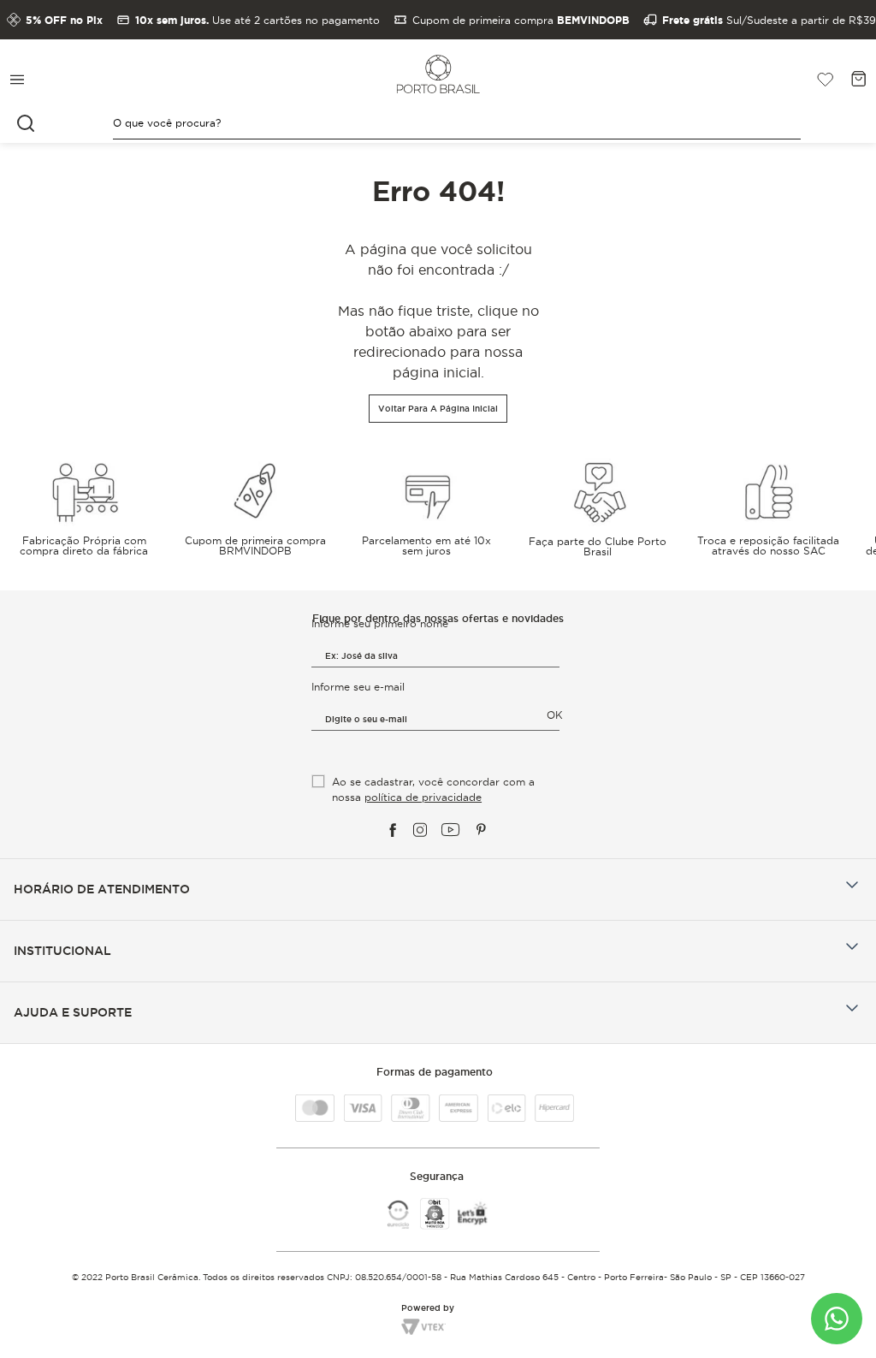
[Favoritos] (819, 79)
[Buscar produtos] (27, 123)
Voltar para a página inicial (438, 408)
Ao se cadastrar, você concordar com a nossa (433, 789)
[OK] (319, 767)
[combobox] (438, 123)
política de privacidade (423, 797)
